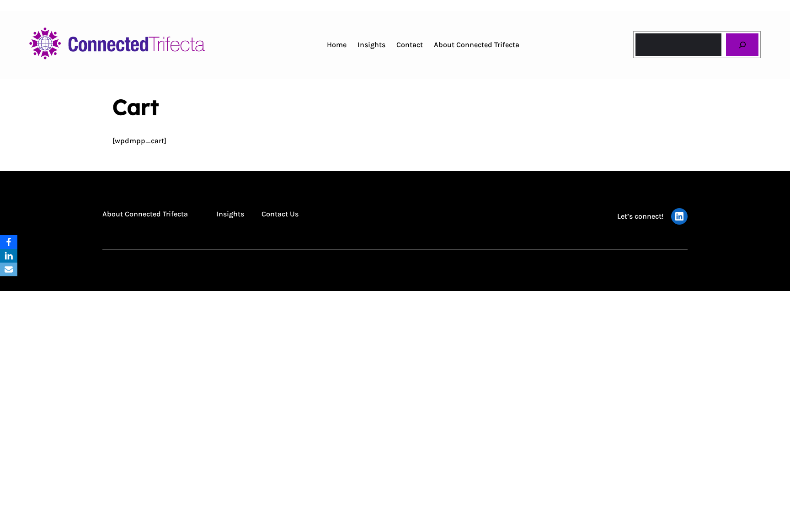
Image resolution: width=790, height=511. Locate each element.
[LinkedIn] (8, 256)
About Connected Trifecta (145, 214)
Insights (230, 214)
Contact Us (280, 214)
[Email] (8, 269)
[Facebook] (8, 242)
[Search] (742, 44)
